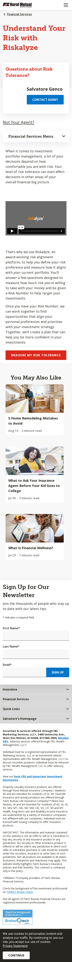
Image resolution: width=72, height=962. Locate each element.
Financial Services (19, 14)
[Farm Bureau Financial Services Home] (22, 5)
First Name (11, 628)
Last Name (11, 646)
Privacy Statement (15, 946)
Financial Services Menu (30, 136)
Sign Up (58, 672)
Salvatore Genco (45, 89)
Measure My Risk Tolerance (36, 355)
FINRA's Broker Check (20, 892)
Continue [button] (16, 955)
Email (7, 665)
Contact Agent (45, 100)
